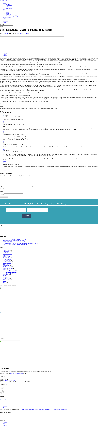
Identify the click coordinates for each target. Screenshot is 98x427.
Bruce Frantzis (4, 33)
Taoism (21, 33)
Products (41, 409)
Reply (4, 121)
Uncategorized (6, 265)
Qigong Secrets (6, 256)
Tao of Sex (5, 255)
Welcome (8, 4)
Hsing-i (4, 282)
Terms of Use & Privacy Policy (60, 409)
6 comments (26, 33)
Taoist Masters (6, 251)
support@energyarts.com (9, 380)
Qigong (7, 13)
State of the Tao (6, 250)
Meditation (8, 14)
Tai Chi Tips (5, 278)
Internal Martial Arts (7, 268)
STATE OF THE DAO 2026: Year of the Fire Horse (15, 239)
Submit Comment (4, 196)
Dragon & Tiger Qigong (11, 272)
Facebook (2, 387)
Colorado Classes (7, 17)
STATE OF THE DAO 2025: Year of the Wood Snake (15, 241)
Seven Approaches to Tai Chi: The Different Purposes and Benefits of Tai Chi (20, 243)
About (4, 3)
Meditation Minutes (7, 254)
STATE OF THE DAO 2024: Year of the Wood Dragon (15, 244)
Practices (5, 10)
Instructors (5, 21)
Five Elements (9, 273)
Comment (2, 186)
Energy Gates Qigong (11, 270)
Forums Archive (9, 8)
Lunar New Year (6, 260)
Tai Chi (7, 12)
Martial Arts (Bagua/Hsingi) (12, 16)
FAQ (7, 7)
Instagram (2, 390)
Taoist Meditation (7, 261)
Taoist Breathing (6, 257)
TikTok (1, 393)
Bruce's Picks (6, 264)
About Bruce (9, 5)
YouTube (2, 392)
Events (4, 18)
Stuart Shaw (5, 151)
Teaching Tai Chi (7, 263)
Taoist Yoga (5, 252)
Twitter (1, 388)
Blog (4, 9)
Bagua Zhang (6, 274)
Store (4, 19)
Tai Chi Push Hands (7, 266)
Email (2, 191)
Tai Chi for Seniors (7, 259)
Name (2, 188)
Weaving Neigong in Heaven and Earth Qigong (13, 240)
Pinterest (2, 391)
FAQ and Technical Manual (16, 373)
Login (4, 22)
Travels (17, 33)
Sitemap (48, 409)
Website (2, 194)
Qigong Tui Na (6, 279)
